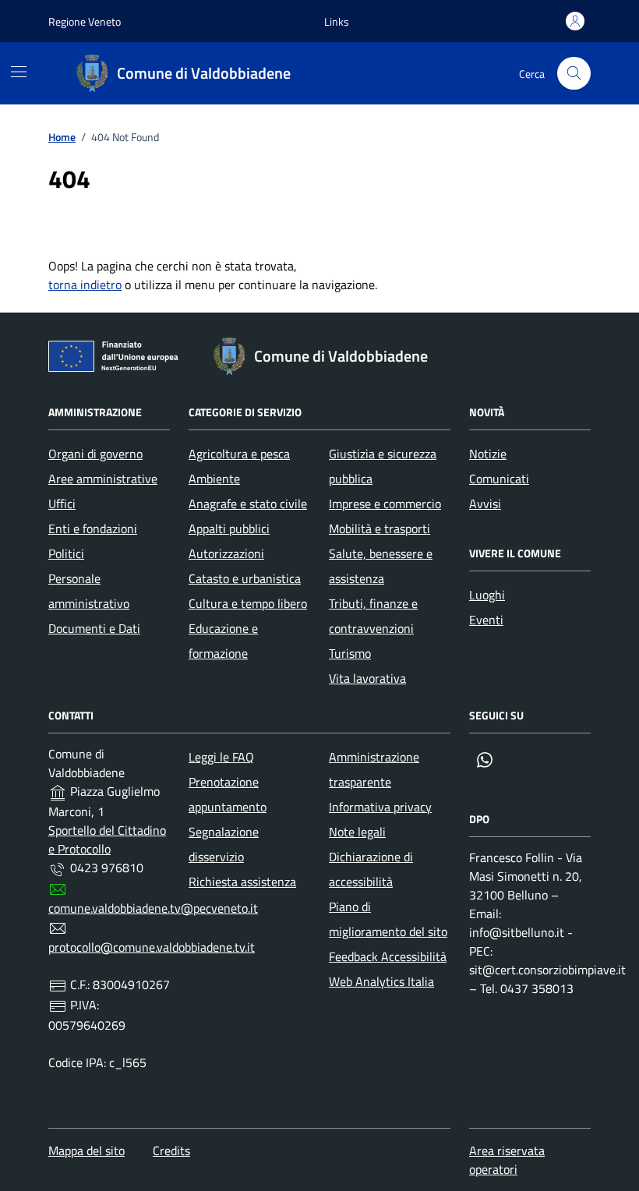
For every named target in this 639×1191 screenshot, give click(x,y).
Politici (66, 553)
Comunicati (499, 478)
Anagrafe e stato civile (248, 503)
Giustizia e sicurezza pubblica (382, 466)
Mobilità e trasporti (379, 528)
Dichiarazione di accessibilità (371, 869)
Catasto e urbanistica (245, 578)
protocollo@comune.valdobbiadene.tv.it (151, 947)
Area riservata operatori (507, 1160)
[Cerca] (574, 73)
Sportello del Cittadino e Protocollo (107, 839)
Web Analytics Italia (381, 981)
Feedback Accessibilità (388, 956)
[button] (336, 21)
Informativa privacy (380, 806)
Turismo (350, 653)
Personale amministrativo (88, 591)
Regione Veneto (84, 21)
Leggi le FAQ (221, 756)
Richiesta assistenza (242, 881)
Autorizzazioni (226, 553)
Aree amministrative (102, 478)
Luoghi (487, 594)
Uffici (62, 503)
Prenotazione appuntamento (228, 794)
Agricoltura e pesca (239, 453)
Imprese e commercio (385, 503)
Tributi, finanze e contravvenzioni (373, 616)
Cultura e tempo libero (248, 603)
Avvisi (485, 503)
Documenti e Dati (94, 628)
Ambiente (214, 478)
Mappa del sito (86, 1150)
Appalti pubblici (229, 528)
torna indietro (85, 284)
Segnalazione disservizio (224, 844)
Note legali (357, 831)
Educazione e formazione (223, 641)
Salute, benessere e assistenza (380, 566)
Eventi (486, 619)
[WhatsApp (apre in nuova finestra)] (484, 760)
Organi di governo (95, 453)
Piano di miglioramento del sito (388, 919)
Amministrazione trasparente (374, 769)
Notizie (488, 453)
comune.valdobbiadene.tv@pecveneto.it (153, 908)
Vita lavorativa (367, 678)
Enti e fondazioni (92, 528)
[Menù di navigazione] (18, 71)
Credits (171, 1150)
